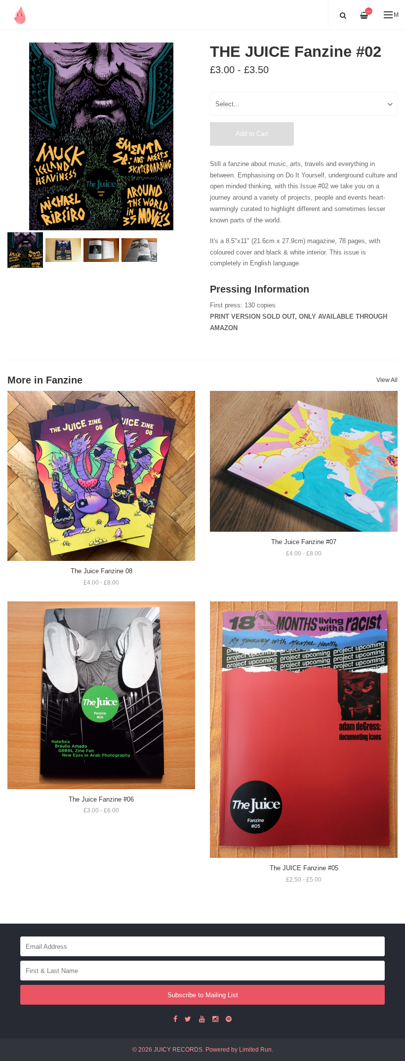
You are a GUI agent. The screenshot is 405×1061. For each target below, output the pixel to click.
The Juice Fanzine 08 (101, 571)
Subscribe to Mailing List (202, 995)
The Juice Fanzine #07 (303, 542)
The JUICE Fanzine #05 (304, 868)
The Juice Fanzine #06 (101, 799)
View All (387, 380)
